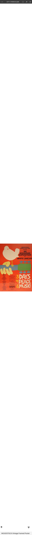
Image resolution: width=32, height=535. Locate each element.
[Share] (26, 2)
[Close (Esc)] (30, 2)
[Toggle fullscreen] (23, 2)
